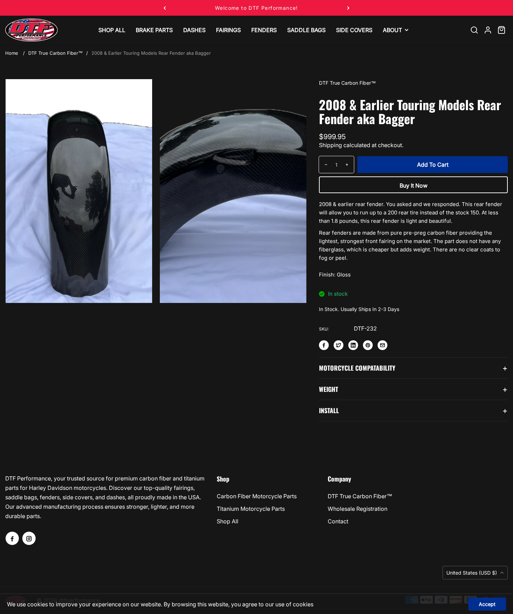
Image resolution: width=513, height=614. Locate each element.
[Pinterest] (368, 345)
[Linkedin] (353, 345)
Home (11, 53)
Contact (338, 521)
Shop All (227, 521)
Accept (487, 604)
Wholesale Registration (357, 508)
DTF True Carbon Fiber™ (55, 53)
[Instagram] (29, 538)
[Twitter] (338, 345)
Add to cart (432, 164)
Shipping (330, 145)
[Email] (382, 345)
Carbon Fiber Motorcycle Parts (257, 496)
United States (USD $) (472, 573)
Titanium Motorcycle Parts (251, 508)
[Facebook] (324, 345)
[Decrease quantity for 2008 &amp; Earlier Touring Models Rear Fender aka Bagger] (323, 164)
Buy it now (414, 185)
